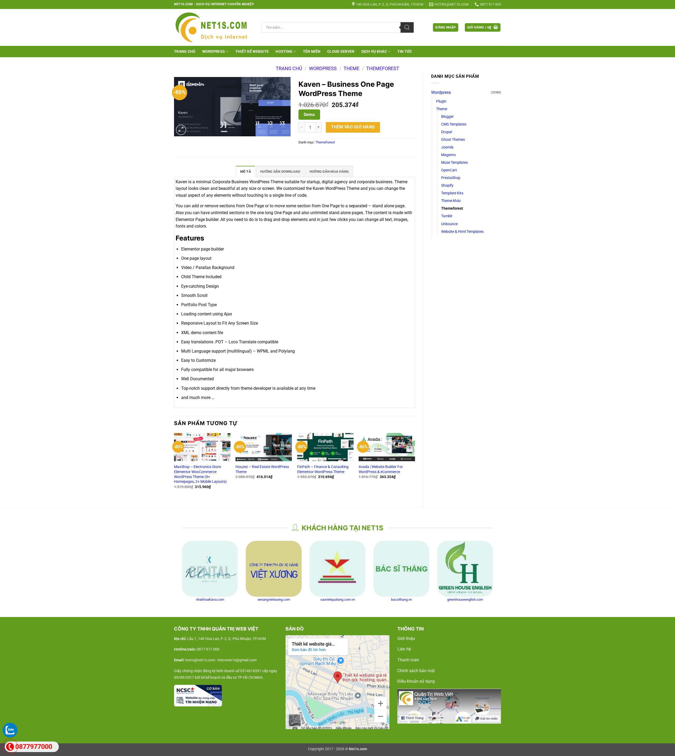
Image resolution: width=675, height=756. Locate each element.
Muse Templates (454, 162)
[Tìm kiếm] (407, 27)
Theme (351, 68)
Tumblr (446, 216)
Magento (448, 155)
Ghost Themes (453, 139)
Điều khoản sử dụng (416, 681)
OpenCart (449, 170)
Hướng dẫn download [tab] (280, 172)
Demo (309, 114)
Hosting (284, 51)
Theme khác (451, 201)
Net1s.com (358, 749)
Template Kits (452, 193)
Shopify (447, 185)
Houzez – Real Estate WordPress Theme (262, 469)
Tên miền (311, 51)
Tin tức (404, 51)
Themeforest (382, 68)
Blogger (447, 116)
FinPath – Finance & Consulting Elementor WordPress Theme (323, 469)
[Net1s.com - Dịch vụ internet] (213, 27)
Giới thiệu (406, 638)
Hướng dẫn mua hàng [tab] (329, 172)
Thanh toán (408, 659)
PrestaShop (450, 178)
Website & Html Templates (462, 231)
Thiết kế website (252, 51)
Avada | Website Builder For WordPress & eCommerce (381, 469)
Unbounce (449, 224)
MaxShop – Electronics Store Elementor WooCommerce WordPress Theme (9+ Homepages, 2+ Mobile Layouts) (200, 474)
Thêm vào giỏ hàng (353, 127)
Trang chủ (184, 51)
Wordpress (323, 68)
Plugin (441, 101)
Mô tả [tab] (245, 172)
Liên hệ (404, 649)
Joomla (447, 147)
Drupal (446, 132)
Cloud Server (340, 51)
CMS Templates (453, 124)
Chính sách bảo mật (416, 670)
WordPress (213, 51)
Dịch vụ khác (374, 51)
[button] (445, 27)
